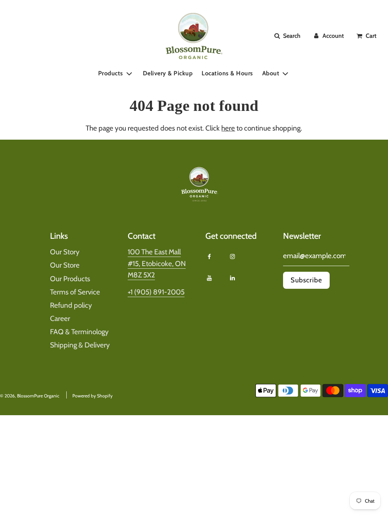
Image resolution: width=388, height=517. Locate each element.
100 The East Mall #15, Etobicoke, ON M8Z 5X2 (157, 263)
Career (60, 318)
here (228, 128)
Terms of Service (75, 292)
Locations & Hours (227, 73)
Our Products (70, 278)
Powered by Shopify (92, 396)
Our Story (65, 252)
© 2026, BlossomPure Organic (29, 396)
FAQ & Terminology (79, 331)
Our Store (65, 265)
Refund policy (71, 305)
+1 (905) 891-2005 (156, 292)
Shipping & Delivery (80, 345)
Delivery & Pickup (168, 73)
